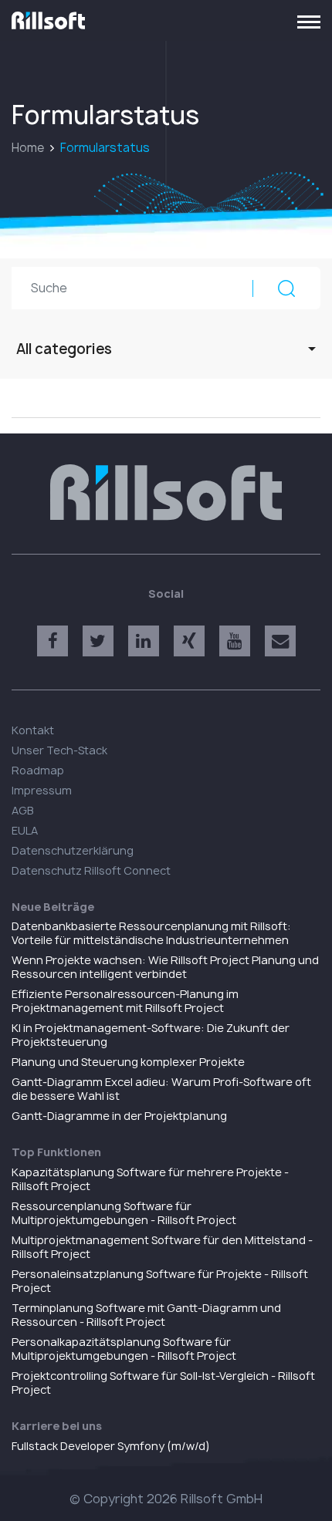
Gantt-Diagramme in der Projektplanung (119, 1115)
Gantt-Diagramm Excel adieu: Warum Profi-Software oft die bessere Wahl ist (161, 1088)
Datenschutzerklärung (73, 850)
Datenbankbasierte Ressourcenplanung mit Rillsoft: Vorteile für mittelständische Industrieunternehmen (151, 933)
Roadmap (38, 770)
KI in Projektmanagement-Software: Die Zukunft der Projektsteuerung (151, 1034)
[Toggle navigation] (308, 20)
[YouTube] (234, 641)
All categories (64, 349)
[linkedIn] (143, 641)
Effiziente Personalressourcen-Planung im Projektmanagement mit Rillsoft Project (125, 1000)
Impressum (42, 790)
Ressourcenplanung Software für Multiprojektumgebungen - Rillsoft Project (124, 1213)
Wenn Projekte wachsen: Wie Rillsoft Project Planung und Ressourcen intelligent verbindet (165, 967)
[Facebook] (52, 641)
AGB (22, 810)
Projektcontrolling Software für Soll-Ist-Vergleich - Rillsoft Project (163, 1382)
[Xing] (189, 641)
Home (28, 148)
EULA (25, 830)
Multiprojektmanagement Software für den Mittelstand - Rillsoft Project (162, 1247)
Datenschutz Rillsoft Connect (91, 870)
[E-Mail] (280, 641)
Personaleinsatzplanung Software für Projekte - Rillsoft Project (160, 1280)
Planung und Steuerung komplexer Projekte (128, 1061)
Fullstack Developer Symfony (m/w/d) (111, 1445)
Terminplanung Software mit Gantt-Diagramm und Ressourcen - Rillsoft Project (146, 1314)
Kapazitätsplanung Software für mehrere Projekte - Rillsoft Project (150, 1179)
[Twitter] (98, 641)
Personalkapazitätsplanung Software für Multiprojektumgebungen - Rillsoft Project (124, 1348)
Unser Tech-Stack (59, 750)
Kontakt (33, 730)
